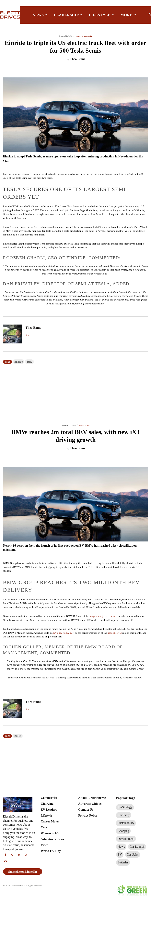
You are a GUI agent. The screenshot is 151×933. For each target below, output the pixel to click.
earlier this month (73, 625)
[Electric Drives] (7, 15)
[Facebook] (78, 69)
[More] (114, 69)
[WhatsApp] (87, 69)
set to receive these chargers (50, 649)
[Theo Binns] (13, 319)
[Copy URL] (105, 69)
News (81, 36)
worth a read (21, 657)
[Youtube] (5, 841)
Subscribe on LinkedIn (22, 851)
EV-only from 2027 (63, 243)
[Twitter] (69, 69)
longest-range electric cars (103, 226)
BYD (17, 715)
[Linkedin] (60, 69)
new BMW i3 (115, 243)
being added (138, 629)
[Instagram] (12, 834)
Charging (87, 411)
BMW (17, 346)
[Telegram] (96, 69)
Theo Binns (77, 59)
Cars (87, 36)
